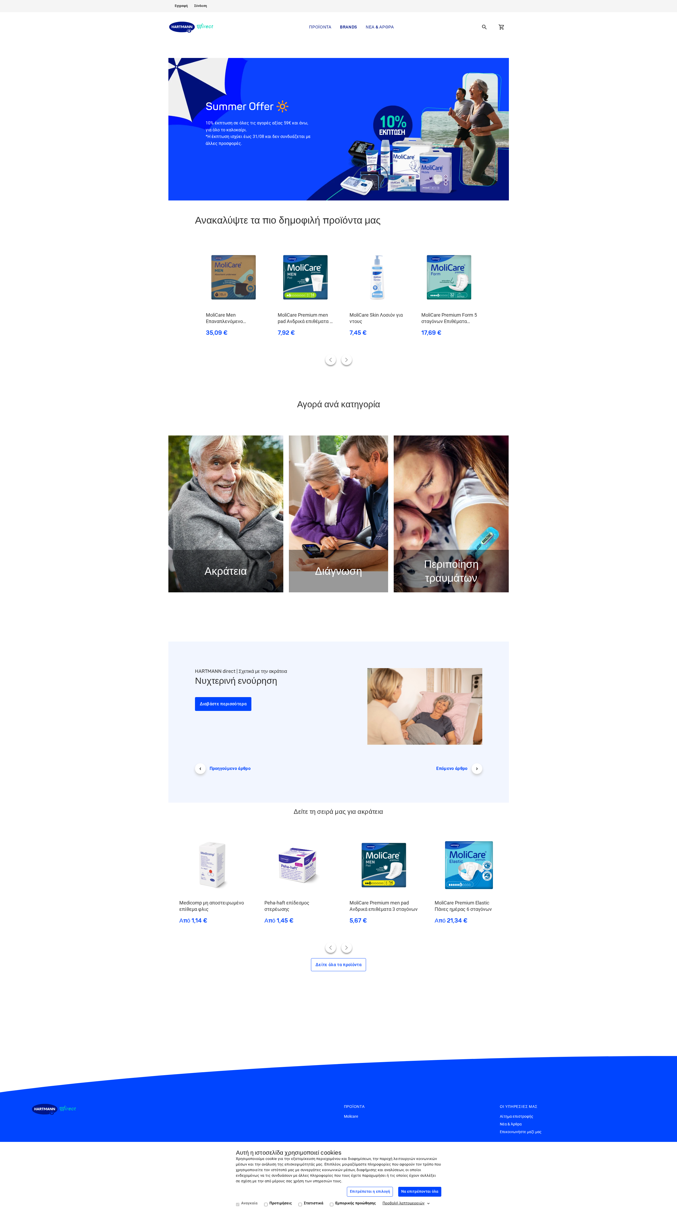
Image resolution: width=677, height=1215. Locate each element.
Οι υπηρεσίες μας (519, 1106)
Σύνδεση (200, 6)
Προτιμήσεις (280, 1203)
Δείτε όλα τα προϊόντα (338, 964)
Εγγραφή (181, 6)
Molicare (351, 1116)
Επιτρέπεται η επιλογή (370, 1191)
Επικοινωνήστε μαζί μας (521, 1132)
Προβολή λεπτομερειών (404, 1203)
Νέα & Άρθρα (380, 27)
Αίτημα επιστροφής (516, 1116)
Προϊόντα (320, 27)
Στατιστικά (313, 1203)
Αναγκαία (249, 1203)
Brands (348, 27)
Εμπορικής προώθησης (355, 1203)
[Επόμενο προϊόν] (346, 359)
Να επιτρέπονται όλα (419, 1191)
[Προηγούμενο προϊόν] (330, 359)
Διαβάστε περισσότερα (223, 703)
